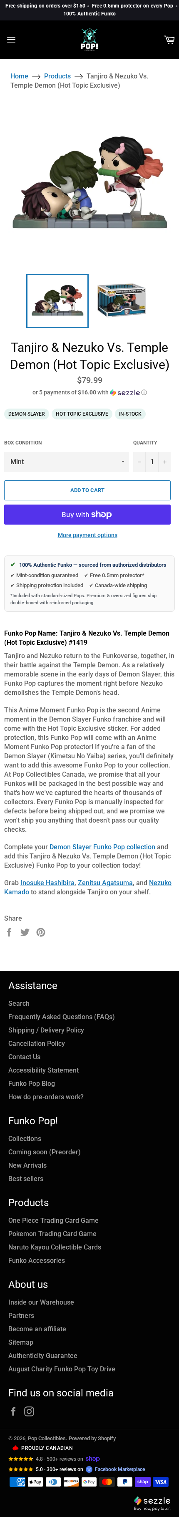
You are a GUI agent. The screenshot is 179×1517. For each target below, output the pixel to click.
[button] (89, 392)
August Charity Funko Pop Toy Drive (61, 1369)
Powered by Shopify (92, 1438)
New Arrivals (27, 1165)
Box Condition (23, 443)
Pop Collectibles (47, 1438)
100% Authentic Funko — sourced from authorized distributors (88, 564)
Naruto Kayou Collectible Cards (54, 1247)
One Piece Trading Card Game (53, 1220)
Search (19, 1003)
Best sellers (25, 1179)
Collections (24, 1139)
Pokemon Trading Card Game (52, 1234)
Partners (21, 1316)
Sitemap (20, 1342)
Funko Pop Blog (31, 1084)
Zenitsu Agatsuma (105, 883)
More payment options (87, 535)
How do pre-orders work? (46, 1097)
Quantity (145, 443)
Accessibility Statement (43, 1070)
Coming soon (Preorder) (44, 1152)
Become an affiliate (37, 1329)
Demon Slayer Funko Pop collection (102, 847)
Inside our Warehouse (41, 1302)
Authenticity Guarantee (42, 1356)
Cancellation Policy (36, 1044)
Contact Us (24, 1057)
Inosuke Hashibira (47, 883)
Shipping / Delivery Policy (46, 1030)
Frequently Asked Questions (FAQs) (61, 1017)
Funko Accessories (36, 1261)
